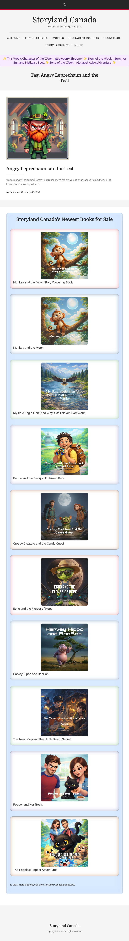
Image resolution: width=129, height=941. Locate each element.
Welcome (13, 38)
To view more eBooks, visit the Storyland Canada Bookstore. (42, 884)
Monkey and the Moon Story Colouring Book (43, 282)
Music (78, 45)
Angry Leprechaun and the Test (39, 168)
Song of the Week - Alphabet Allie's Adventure (80, 62)
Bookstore (112, 38)
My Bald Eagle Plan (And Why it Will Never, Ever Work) (49, 413)
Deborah (14, 192)
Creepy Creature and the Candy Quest (38, 543)
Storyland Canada (64, 20)
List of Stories (36, 38)
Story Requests (58, 45)
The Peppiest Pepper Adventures (35, 869)
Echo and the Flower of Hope (33, 608)
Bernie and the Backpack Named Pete (38, 478)
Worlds (58, 38)
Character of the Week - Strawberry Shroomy (52, 58)
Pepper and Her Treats (28, 804)
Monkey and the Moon (28, 347)
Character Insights (84, 38)
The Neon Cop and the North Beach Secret (42, 739)
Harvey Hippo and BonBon (31, 674)
